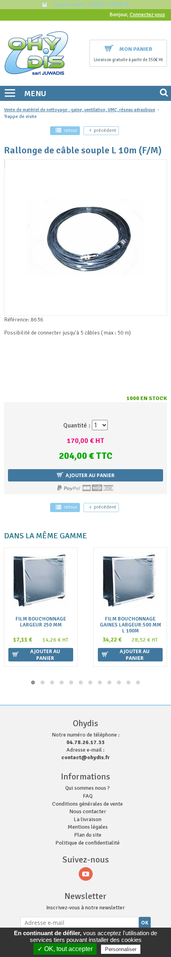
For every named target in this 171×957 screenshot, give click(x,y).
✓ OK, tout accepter (65, 948)
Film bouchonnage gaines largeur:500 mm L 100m (130, 625)
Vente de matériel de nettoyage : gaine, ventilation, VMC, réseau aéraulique (79, 110)
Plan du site (87, 834)
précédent (105, 130)
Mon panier (135, 49)
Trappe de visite (20, 117)
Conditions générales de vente (87, 803)
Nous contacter (87, 811)
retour (70, 130)
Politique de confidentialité (87, 842)
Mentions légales (88, 827)
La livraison (87, 819)
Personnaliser (120, 949)
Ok (144, 922)
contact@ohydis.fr (85, 757)
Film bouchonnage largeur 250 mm (41, 622)
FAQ (88, 796)
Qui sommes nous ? (87, 788)
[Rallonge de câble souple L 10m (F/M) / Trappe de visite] (4, 164)
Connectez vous (147, 15)
